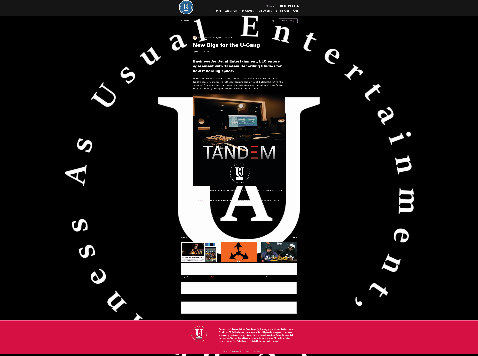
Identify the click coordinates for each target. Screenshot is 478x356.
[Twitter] (289, 6)
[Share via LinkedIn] (206, 216)
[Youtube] (281, 6)
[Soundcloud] (297, 6)
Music (197, 20)
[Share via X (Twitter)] (200, 216)
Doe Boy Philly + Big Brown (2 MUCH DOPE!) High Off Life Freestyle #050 (278, 267)
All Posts (184, 20)
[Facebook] (293, 6)
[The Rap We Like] (199, 252)
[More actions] (283, 37)
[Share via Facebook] (194, 216)
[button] (270, 6)
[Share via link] (212, 216)
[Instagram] (285, 6)
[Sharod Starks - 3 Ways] (239, 252)
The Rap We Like (194, 266)
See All (295, 237)
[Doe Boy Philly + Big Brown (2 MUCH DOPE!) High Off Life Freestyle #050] (279, 252)
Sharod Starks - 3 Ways (238, 266)
